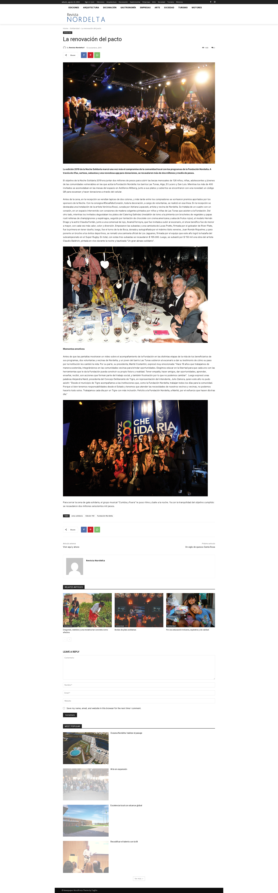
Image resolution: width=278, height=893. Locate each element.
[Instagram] (214, 2)
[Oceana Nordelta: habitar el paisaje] (86, 748)
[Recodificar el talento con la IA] (86, 857)
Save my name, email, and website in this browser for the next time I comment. (104, 708)
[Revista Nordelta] (74, 566)
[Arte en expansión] (86, 784)
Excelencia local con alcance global (126, 805)
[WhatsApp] (97, 55)
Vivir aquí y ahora (71, 547)
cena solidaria (77, 516)
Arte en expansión (118, 769)
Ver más (138, 878)
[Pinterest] (90, 55)
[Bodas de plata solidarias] (139, 610)
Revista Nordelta (95, 560)
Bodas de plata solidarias (125, 630)
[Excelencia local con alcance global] (86, 821)
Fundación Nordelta (105, 516)
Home (65, 28)
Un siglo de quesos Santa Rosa (200, 547)
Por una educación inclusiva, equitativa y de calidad (187, 630)
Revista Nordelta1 (76, 47)
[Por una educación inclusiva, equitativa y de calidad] (190, 610)
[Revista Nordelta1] (65, 47)
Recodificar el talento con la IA (124, 841)
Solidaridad (74, 28)
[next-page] (69, 639)
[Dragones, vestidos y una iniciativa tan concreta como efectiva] (87, 610)
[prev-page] (65, 639)
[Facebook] (210, 2)
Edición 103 (90, 516)
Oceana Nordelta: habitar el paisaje (126, 733)
